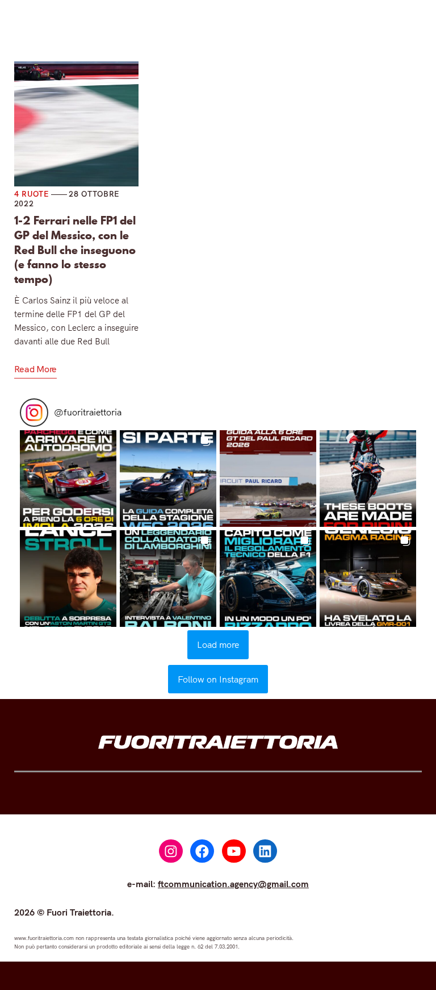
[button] (68, 478)
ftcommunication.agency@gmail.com (233, 883)
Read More (35, 369)
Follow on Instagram (218, 679)
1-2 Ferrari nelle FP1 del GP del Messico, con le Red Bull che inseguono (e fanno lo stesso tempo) (75, 250)
